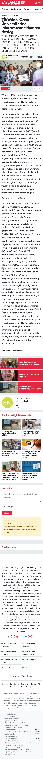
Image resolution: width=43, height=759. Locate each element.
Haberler (5, 15)
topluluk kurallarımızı (24, 521)
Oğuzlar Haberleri (11, 738)
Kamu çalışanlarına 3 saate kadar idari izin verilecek (10, 453)
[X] (13, 636)
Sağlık (20, 745)
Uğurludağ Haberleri (12, 752)
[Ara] (36, 3)
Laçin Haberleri (10, 734)
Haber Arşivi (30, 668)
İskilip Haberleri (10, 729)
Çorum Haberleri (11, 721)
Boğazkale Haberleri (12, 718)
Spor (18, 747)
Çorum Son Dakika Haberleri (15, 723)
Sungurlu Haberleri (11, 749)
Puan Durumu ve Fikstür (9, 661)
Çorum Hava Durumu (28, 644)
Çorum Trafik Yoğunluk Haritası (28, 652)
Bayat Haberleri (10, 716)
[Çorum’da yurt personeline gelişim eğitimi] (11, 424)
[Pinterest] (17, 636)
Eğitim (15, 15)
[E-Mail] (17, 406)
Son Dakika (16, 9)
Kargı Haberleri (10, 732)
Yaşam (28, 752)
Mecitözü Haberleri (11, 736)
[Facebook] (9, 636)
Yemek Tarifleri (10, 754)
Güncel (19, 727)
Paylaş (7, 88)
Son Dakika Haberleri (12, 668)
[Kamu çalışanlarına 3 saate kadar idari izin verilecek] (11, 444)
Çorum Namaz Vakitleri (8, 652)
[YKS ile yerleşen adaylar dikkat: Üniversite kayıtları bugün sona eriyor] (31, 444)
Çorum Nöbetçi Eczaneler (8, 644)
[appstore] (14, 676)
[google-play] (27, 676)
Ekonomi (8, 727)
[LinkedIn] (26, 636)
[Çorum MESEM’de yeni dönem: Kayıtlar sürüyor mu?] (31, 424)
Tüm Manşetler (30, 660)
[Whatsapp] (34, 636)
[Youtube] (30, 636)
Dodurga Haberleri (11, 725)
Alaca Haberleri (10, 714)
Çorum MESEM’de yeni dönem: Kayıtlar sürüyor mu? (31, 433)
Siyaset (7, 747)
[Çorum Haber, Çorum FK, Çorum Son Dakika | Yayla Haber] (13, 3)
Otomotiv (28, 743)
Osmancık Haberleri (12, 743)
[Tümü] (40, 547)
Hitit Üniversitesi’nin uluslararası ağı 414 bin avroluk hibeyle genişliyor (30, 476)
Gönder (7, 513)
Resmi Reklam (27, 687)
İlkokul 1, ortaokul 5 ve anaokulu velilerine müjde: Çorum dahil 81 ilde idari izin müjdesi (10, 476)
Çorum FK (35, 684)
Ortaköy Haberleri (11, 741)
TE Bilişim (38, 734)
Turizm (26, 749)
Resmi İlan (14, 687)
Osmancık (27, 9)
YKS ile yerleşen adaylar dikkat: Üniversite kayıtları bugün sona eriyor (31, 454)
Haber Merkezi (21, 401)
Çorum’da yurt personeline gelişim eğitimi (9, 433)
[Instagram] (21, 636)
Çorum (5, 9)
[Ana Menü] (39, 3)
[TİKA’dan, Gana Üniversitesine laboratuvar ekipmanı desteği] (21, 73)
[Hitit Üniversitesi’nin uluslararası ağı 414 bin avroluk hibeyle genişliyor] (31, 466)
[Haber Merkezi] (7, 402)
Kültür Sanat (26, 732)
